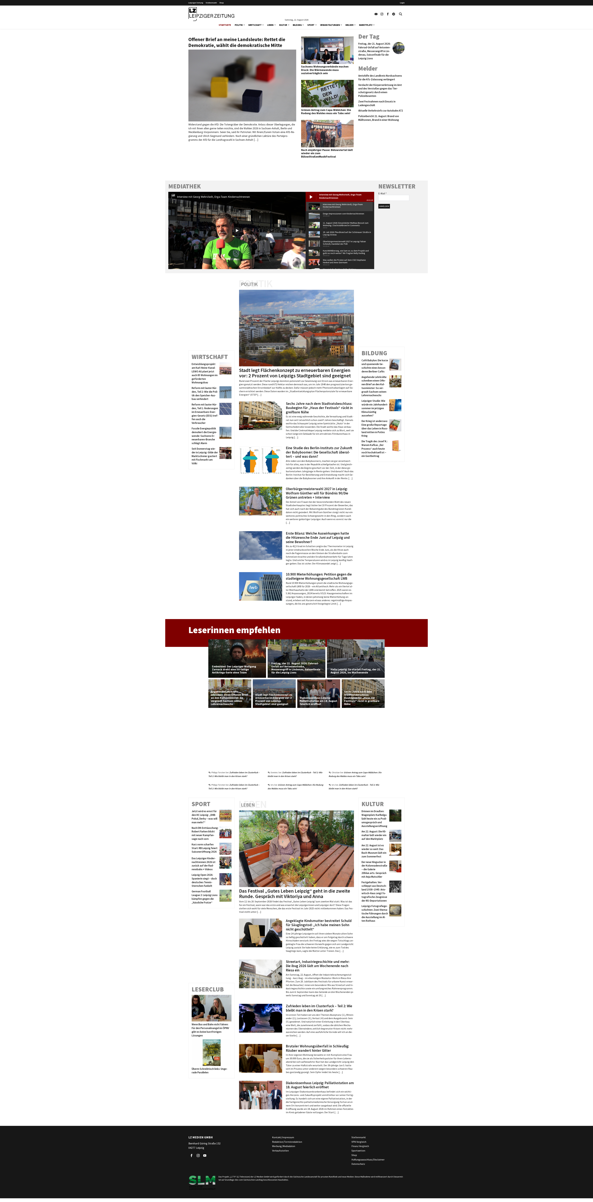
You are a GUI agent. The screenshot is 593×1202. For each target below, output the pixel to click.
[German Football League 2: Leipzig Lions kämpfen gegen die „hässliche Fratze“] (224, 897)
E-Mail (382, 193)
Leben (270, 24)
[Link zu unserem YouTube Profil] (376, 14)
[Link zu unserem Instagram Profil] (382, 14)
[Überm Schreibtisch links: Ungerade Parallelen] (211, 1052)
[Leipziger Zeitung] (211, 14)
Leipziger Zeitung (195, 3)
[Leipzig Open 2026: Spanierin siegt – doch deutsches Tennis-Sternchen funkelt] (224, 880)
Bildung (297, 24)
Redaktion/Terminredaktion (287, 1141)
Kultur (283, 24)
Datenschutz (358, 1163)
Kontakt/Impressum (283, 1137)
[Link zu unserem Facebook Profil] (388, 14)
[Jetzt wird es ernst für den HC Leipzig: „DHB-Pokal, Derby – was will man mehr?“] (224, 817)
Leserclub (208, 989)
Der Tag (368, 36)
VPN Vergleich (358, 1141)
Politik (239, 24)
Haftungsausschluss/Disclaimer (368, 1159)
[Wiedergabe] (236, 230)
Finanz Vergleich (360, 1146)
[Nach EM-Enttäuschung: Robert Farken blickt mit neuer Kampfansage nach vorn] (224, 833)
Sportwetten (358, 1150)
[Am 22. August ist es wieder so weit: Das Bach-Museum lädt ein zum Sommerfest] (394, 851)
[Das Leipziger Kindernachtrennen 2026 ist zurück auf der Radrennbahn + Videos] (224, 864)
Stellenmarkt (211, 3)
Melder (349, 24)
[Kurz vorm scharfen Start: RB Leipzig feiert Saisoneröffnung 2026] (224, 849)
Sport (310, 24)
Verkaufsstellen (280, 1150)
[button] (244, 24)
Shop (221, 3)
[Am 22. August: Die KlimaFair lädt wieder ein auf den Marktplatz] (394, 836)
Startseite (225, 24)
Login (402, 3)
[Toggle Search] (401, 14)
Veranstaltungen (330, 24)
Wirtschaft (254, 24)
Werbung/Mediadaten (283, 1146)
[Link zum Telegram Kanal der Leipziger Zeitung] (394, 14)
